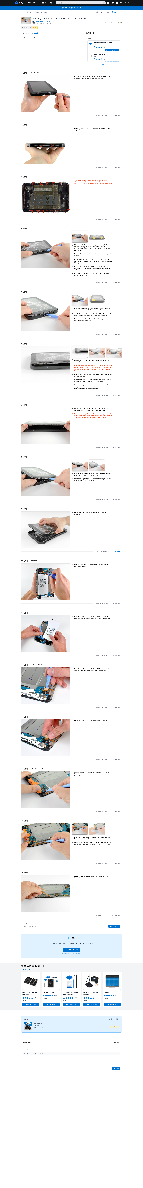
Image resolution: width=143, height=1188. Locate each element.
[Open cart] (117, 2)
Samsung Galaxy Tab (55, 12)
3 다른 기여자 (48, 21)
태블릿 (26, 12)
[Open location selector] (112, 2)
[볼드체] (24, 1053)
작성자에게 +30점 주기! (72, 949)
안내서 (102, 12)
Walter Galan (39, 21)
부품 (97, 12)
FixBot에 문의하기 (103, 115)
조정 (36, 27)
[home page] (20, 2)
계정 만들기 (77, 8)
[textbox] (71, 1061)
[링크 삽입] (33, 1053)
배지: (117, 1023)
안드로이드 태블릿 (34, 12)
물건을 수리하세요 (33, 3)
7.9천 (107, 22)
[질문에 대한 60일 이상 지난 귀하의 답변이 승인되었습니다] (111, 1026)
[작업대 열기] (108, 2)
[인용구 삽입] (36, 1053)
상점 (51, 3)
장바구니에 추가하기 (112, 50)
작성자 (26, 1019)
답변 (108, 12)
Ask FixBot (113, 926)
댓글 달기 (115, 122)
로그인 (127, 3)
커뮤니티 (44, 3)
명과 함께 (116, 1019)
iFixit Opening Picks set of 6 (103, 42)
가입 (121, 3)
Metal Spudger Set (100, 54)
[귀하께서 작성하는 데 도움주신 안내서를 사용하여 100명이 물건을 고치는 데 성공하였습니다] (114, 1026)
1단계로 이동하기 (32, 33)
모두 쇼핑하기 (26, 969)
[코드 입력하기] (30, 1053)
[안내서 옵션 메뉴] (120, 12)
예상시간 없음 (27, 27)
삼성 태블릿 (44, 12)
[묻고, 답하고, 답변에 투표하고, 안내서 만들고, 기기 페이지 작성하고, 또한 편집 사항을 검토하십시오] (118, 1026)
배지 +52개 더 (116, 1029)
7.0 (63, 12)
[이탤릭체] (27, 1053)
